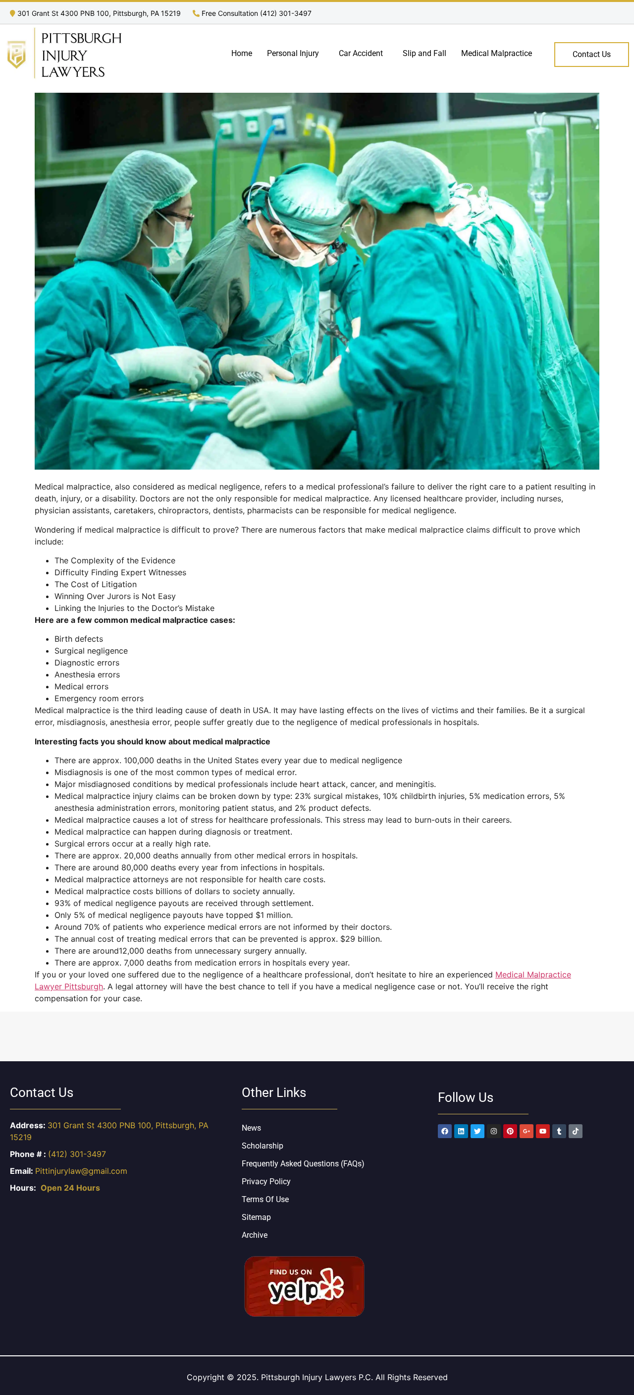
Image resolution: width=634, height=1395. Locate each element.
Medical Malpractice (496, 53)
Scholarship (262, 1146)
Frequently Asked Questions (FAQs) (303, 1163)
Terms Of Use (265, 1199)
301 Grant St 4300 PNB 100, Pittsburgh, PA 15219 (99, 13)
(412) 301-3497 (77, 1154)
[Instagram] (494, 1131)
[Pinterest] (510, 1131)
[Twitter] (477, 1131)
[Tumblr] (559, 1131)
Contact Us (592, 54)
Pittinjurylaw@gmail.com (81, 1171)
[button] (295, 53)
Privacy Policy (266, 1181)
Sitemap (256, 1217)
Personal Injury (293, 53)
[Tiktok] (575, 1131)
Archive (254, 1235)
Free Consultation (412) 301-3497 (256, 13)
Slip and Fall (424, 53)
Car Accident (361, 53)
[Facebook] (445, 1131)
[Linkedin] (461, 1131)
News (251, 1128)
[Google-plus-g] (526, 1131)
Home (241, 53)
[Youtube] (543, 1131)
